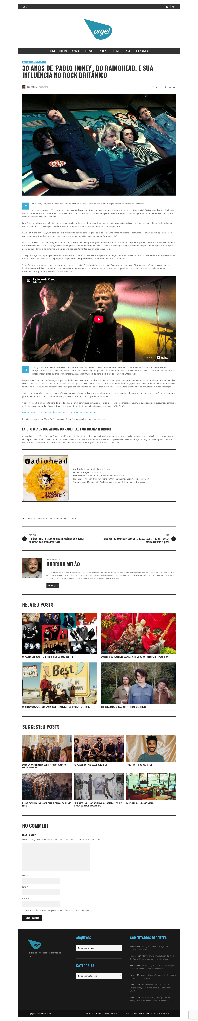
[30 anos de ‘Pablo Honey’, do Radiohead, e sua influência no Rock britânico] (99, 145)
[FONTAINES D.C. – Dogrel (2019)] (146, 786)
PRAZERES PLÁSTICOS (38, 62)
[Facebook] (163, 6)
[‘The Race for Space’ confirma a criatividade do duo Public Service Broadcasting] (94, 786)
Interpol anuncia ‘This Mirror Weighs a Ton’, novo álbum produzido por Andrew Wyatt (151, 987)
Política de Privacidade (38, 952)
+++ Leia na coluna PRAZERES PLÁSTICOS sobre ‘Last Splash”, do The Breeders (59, 412)
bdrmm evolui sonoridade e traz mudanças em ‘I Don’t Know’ (46, 804)
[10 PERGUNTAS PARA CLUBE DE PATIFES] (94, 748)
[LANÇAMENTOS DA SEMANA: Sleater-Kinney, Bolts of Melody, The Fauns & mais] (134, 633)
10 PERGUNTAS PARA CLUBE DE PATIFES (90, 764)
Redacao (134, 946)
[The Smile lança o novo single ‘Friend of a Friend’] (134, 683)
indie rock (44, 518)
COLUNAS (26, 62)
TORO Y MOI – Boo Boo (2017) (139, 764)
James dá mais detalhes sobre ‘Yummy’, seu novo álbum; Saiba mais (44, 766)
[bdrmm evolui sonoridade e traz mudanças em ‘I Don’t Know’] (42, 786)
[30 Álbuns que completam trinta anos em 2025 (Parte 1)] (55, 633)
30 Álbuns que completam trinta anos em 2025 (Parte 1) (47, 656)
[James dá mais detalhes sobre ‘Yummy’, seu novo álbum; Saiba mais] (42, 748)
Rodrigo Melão (32, 87)
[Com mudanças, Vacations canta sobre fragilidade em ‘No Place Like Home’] (55, 683)
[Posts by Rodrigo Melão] (23, 87)
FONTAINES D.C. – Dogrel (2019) (140, 803)
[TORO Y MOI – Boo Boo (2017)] (146, 748)
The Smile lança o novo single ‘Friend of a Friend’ (123, 706)
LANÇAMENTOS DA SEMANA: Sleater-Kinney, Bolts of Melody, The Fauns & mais (135, 656)
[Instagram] (167, 6)
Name (25, 875)
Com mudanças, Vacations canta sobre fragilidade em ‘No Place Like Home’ (56, 706)
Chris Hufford (30, 518)
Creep (38, 518)
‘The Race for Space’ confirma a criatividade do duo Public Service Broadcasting (98, 804)
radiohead (63, 518)
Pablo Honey (54, 518)
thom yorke (71, 518)
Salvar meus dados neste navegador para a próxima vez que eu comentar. (57, 910)
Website (25, 898)
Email (25, 887)
